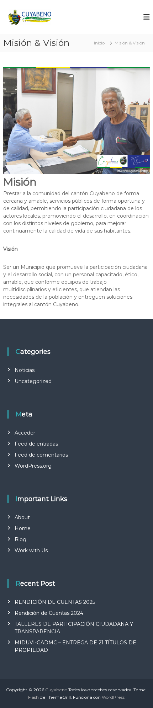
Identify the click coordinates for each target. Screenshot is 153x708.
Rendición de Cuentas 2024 (49, 613)
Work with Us (31, 550)
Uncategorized (33, 381)
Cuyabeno (56, 689)
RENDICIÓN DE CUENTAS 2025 (55, 602)
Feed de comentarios (41, 455)
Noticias (25, 370)
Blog (20, 539)
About (22, 517)
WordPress (113, 697)
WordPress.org (33, 466)
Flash (33, 697)
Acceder (25, 433)
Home (23, 528)
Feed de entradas (36, 444)
